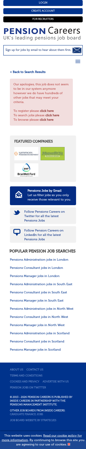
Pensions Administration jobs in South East (41, 284)
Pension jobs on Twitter (28, 387)
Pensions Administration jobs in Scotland (39, 333)
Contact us (34, 370)
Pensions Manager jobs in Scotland (35, 349)
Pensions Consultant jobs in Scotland (37, 341)
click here (47, 111)
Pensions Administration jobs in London (39, 259)
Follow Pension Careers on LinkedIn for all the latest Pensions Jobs (44, 235)
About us (16, 370)
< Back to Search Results (27, 72)
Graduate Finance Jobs (26, 414)
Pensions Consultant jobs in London (36, 267)
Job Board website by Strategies (33, 420)
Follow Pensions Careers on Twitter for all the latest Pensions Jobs (44, 216)
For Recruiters (43, 19)
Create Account (43, 11)
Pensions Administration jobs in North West (41, 308)
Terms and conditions (26, 375)
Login (43, 3)
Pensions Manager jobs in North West (37, 325)
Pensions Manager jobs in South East (37, 300)
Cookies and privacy (24, 381)
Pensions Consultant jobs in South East (38, 292)
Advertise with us (56, 381)
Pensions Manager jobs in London (35, 276)
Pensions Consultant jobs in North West (39, 317)
